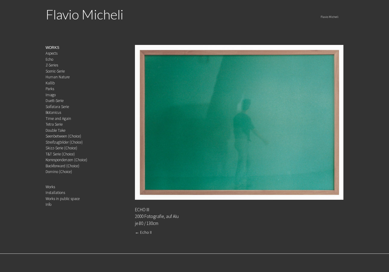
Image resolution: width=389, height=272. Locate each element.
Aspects (51, 53)
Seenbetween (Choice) (63, 136)
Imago (51, 94)
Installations (55, 192)
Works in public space (63, 198)
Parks (50, 88)
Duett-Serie (55, 100)
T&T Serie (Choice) (60, 154)
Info (48, 204)
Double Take (55, 130)
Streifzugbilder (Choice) (64, 142)
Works (50, 186)
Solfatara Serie (57, 106)
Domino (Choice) (59, 171)
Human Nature (58, 77)
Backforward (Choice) (62, 165)
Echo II (143, 232)
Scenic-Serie (55, 71)
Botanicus (53, 112)
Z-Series (52, 65)
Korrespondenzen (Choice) (66, 159)
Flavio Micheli (84, 14)
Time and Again (58, 118)
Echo (49, 59)
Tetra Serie (54, 124)
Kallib (50, 83)
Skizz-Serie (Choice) (61, 148)
